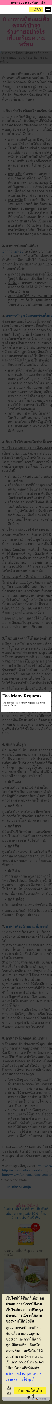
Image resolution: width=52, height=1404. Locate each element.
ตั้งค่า (9, 1391)
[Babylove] (10, 10)
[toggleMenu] (48, 9)
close (46, 696)
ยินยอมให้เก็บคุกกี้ (30, 1391)
